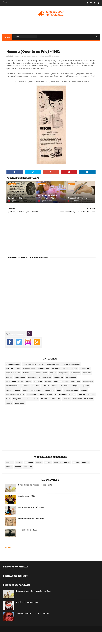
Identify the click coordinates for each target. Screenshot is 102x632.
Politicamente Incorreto (71, 364)
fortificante (64, 386)
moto (8, 399)
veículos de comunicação (83, 399)
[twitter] (91, 3)
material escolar (46, 394)
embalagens (88, 381)
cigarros (9, 377)
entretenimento (12, 386)
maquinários (32, 394)
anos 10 (12, 184)
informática (36, 390)
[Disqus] (50, 290)
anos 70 (85, 462)
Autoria (8, 547)
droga (28, 381)
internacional (49, 390)
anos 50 (48, 56)
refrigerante (18, 399)
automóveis (85, 368)
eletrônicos (75, 381)
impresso (55, 56)
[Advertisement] (51, 26)
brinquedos (63, 373)
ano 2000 (9, 462)
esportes (35, 386)
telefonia (44, 399)
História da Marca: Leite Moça (31, 518)
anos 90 (42, 184)
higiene (9, 390)
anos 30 (48, 462)
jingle (59, 390)
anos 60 (76, 462)
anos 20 (39, 462)
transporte (55, 399)
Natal (41, 364)
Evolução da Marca (13, 364)
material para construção (65, 394)
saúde (28, 399)
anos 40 (71, 184)
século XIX (28, 467)
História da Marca (29, 364)
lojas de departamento (15, 394)
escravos (25, 386)
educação (38, 381)
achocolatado (29, 56)
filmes (54, 386)
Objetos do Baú (53, 364)
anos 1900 (29, 462)
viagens (9, 403)
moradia (91, 394)
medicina (81, 394)
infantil (25, 390)
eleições (48, 381)
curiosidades (71, 377)
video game (19, 403)
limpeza (84, 390)
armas (65, 368)
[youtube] (98, 3)
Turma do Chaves (13, 368)
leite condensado (71, 390)
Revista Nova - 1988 (26, 496)
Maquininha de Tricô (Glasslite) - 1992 (47, 196)
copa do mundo (45, 377)
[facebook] (87, 3)
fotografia (75, 386)
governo (86, 386)
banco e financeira (13, 373)
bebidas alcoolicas (40, 373)
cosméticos (58, 377)
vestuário (66, 399)
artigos (74, 368)
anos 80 (9, 467)
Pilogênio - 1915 (15, 198)
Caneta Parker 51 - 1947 (79, 198)
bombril (53, 373)
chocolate (87, 373)
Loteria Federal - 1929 (27, 530)
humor (17, 390)
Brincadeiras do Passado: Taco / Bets (35, 485)
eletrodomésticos (61, 381)
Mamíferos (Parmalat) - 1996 (31, 507)
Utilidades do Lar (29, 368)
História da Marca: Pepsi (27, 602)
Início (7, 37)
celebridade (75, 373)
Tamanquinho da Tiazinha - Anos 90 (32, 613)
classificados (20, 377)
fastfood (45, 386)
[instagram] (94, 3)
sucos (36, 399)
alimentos (40, 56)
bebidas (26, 373)
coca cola (32, 377)
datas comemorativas (14, 381)
